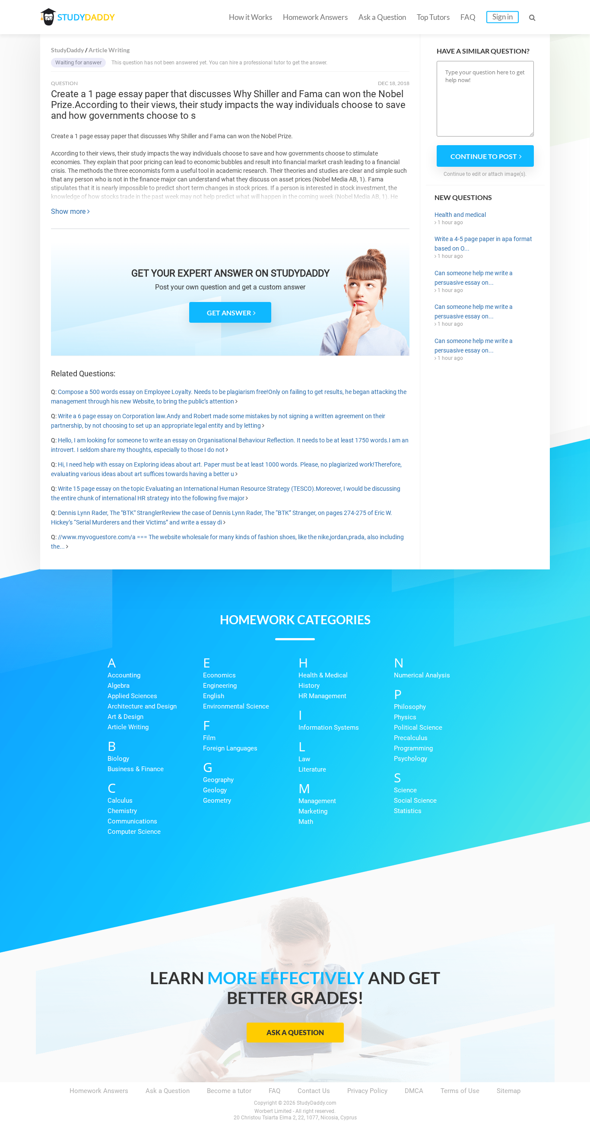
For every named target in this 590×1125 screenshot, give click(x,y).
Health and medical (460, 214)
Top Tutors (433, 17)
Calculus (120, 800)
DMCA (414, 1091)
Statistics (408, 811)
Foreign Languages (230, 748)
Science (405, 790)
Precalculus (411, 738)
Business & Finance (136, 769)
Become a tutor (229, 1091)
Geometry (217, 800)
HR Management (322, 696)
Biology (118, 759)
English (213, 696)
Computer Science (134, 832)
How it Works (250, 17)
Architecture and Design (142, 706)
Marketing (312, 811)
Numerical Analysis (422, 675)
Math (305, 822)
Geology (215, 790)
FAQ (468, 17)
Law (304, 759)
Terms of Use (460, 1091)
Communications (132, 821)
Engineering (220, 686)
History (309, 686)
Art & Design (125, 717)
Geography (218, 780)
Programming (413, 748)
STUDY (85, 17)
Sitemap (508, 1091)
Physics (405, 717)
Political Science (418, 727)
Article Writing (128, 727)
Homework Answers (315, 17)
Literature (312, 769)
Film (209, 738)
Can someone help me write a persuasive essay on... (474, 278)
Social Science (415, 800)
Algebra (119, 686)
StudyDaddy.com (316, 1103)
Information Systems (328, 727)
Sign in (502, 16)
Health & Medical (323, 675)
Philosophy (410, 707)
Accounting (124, 675)
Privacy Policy (367, 1091)
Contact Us (314, 1091)
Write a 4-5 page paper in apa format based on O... (483, 243)
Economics (219, 675)
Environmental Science (236, 706)
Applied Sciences (132, 696)
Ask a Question (382, 17)
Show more (69, 211)
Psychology (410, 759)
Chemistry (122, 811)
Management (317, 801)
